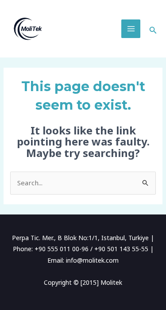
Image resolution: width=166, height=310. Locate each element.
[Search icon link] (153, 28)
